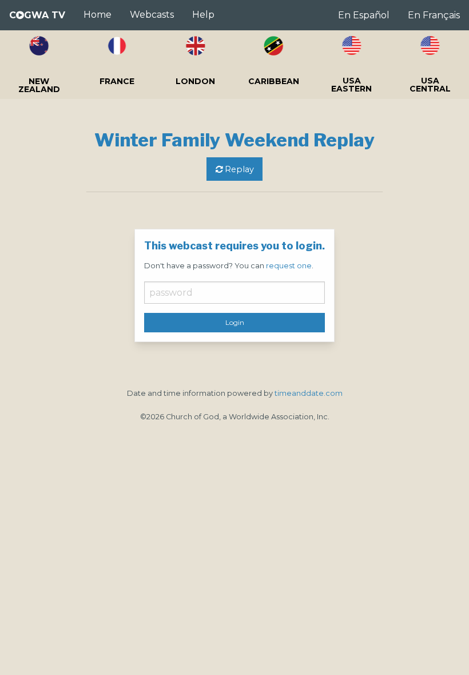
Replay (238, 169)
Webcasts (152, 14)
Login (234, 322)
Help (203, 14)
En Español (363, 15)
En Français (434, 15)
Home (98, 14)
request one (289, 265)
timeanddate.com (309, 393)
